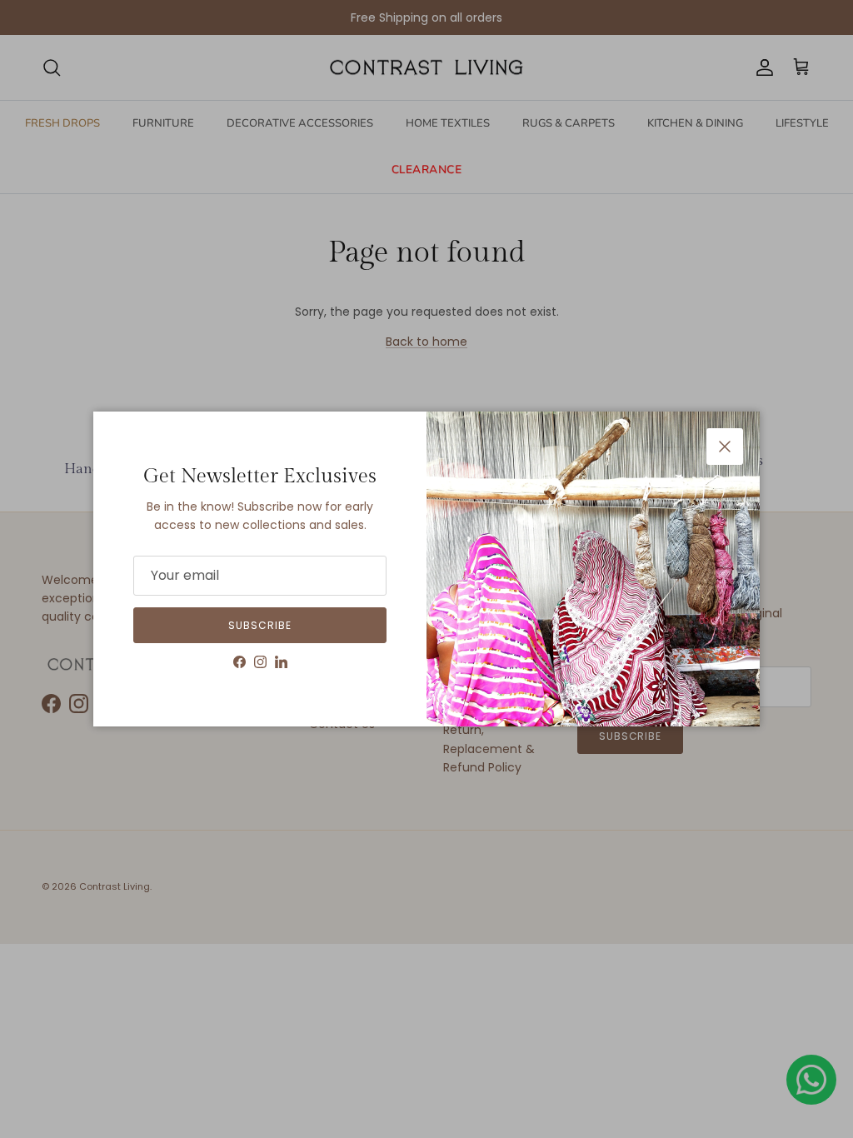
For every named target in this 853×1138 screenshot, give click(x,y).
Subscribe (260, 625)
